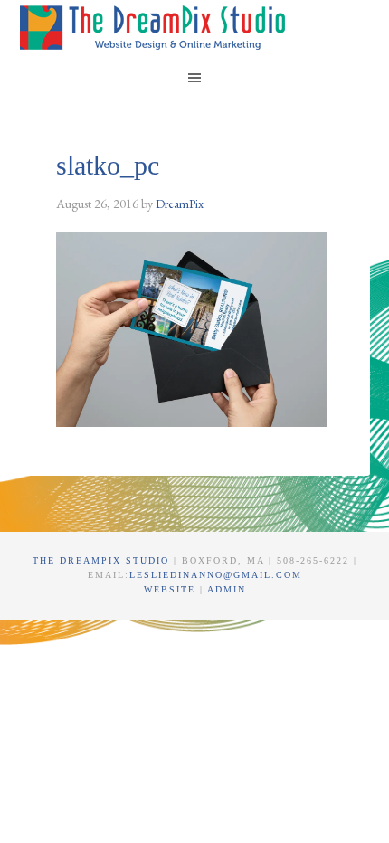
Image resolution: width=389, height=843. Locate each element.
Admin (226, 589)
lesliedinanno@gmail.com (215, 575)
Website (172, 589)
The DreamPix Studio (155, 27)
